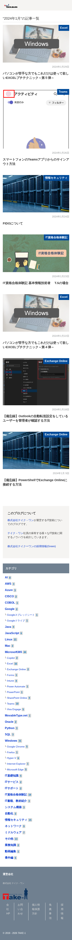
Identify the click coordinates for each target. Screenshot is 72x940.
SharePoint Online (17, 698)
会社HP (8, 909)
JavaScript (12, 633)
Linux (8, 639)
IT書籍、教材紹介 (16, 800)
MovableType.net (16, 715)
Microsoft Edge (15, 769)
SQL (8, 734)
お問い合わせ (20, 909)
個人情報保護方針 (36, 909)
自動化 (9, 813)
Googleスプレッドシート (21, 615)
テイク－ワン (15, 533)
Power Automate (16, 686)
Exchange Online (56, 361)
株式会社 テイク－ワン (13, 883)
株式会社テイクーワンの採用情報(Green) (32, 546)
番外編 (9, 857)
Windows (11, 740)
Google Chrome (16, 746)
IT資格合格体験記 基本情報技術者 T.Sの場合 (36, 283)
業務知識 (10, 844)
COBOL (10, 602)
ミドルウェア (13, 832)
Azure (9, 590)
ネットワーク (13, 826)
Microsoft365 (13, 652)
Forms (10, 675)
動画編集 (10, 851)
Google (10, 608)
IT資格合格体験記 (56, 237)
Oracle (9, 721)
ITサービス (12, 781)
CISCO (9, 596)
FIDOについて (13, 223)
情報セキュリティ (56, 177)
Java (8, 626)
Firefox (11, 752)
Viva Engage (14, 709)
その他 (9, 838)
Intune (10, 680)
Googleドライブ (16, 620)
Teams (63, 91)
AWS (8, 583)
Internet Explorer (16, 764)
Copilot (11, 658)
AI (6, 577)
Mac (7, 645)
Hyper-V (11, 758)
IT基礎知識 (12, 775)
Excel (63, 27)
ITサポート (12, 788)
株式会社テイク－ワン (21, 520)
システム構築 (13, 807)
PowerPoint (13, 692)
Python (10, 728)
